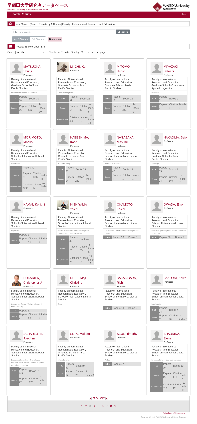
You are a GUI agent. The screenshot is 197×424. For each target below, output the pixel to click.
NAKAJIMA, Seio (175, 137)
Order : (11, 52)
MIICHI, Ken (78, 66)
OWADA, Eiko (173, 204)
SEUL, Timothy (127, 333)
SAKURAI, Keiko (175, 278)
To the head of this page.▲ (174, 413)
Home (184, 14)
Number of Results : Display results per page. (77, 52)
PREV (95, 398)
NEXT (102, 398)
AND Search (21, 39)
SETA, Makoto (80, 333)
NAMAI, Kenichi (34, 204)
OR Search (38, 39)
